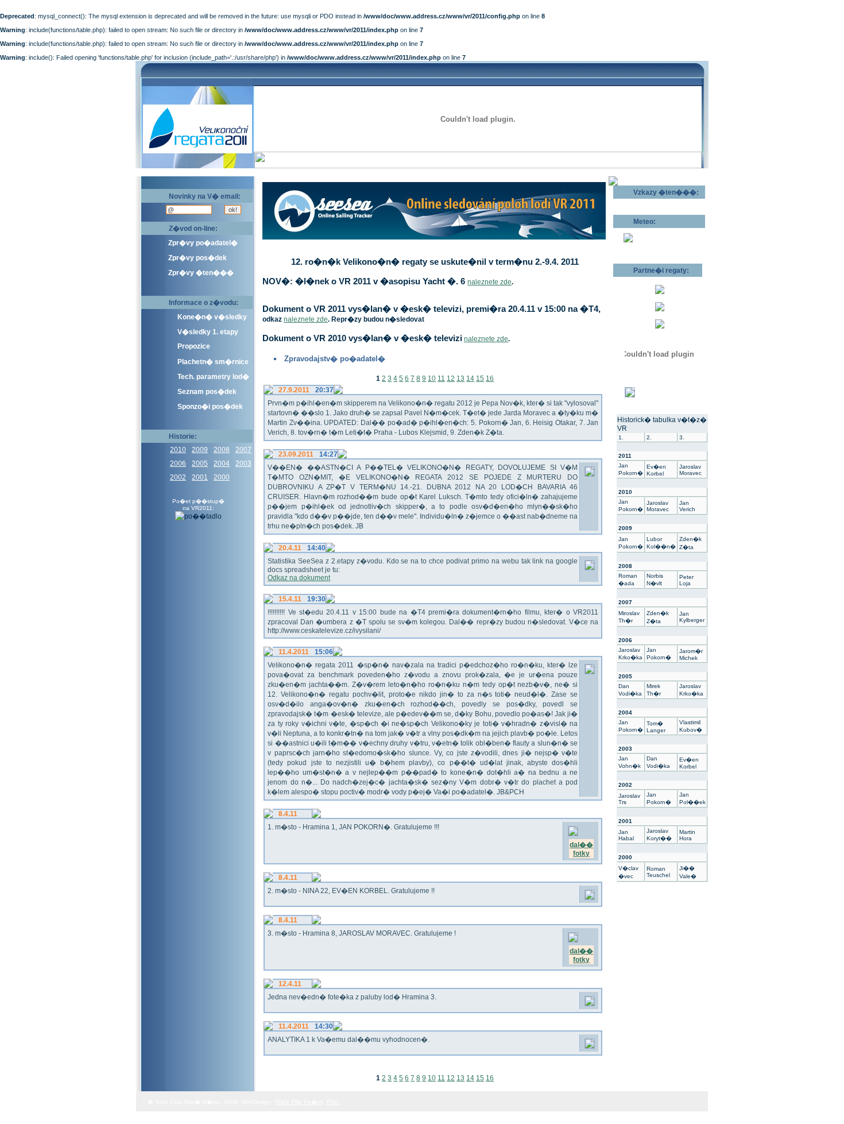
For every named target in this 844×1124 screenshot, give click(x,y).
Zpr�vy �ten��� (201, 273)
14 (470, 378)
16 (490, 378)
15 (480, 378)
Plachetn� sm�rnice (213, 362)
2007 (243, 450)
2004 (222, 463)
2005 (200, 463)
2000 (222, 477)
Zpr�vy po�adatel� (203, 243)
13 (460, 378)
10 (432, 378)
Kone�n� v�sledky (212, 317)
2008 (222, 450)
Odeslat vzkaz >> (650, 203)
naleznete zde (489, 282)
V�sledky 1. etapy (207, 332)
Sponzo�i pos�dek (210, 407)
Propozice (193, 346)
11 (441, 378)
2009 (200, 450)
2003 (243, 463)
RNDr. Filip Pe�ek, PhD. (307, 1102)
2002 (178, 477)
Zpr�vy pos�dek (197, 258)
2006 (178, 463)
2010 (178, 450)
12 (451, 378)
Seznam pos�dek (207, 392)
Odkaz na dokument (299, 578)
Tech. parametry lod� (213, 377)
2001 (200, 477)
